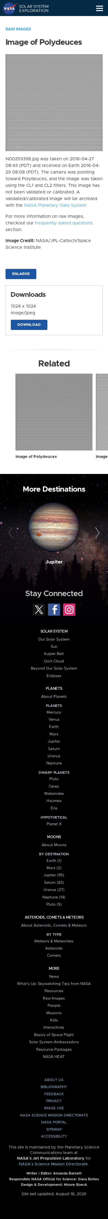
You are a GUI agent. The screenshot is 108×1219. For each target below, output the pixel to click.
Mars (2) (54, 868)
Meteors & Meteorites (53, 941)
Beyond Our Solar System (54, 668)
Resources (54, 991)
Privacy (54, 1101)
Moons (54, 837)
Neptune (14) (53, 897)
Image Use (54, 1108)
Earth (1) (54, 861)
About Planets (54, 697)
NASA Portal (54, 1122)
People (54, 1006)
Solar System (54, 631)
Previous (11, 533)
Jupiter (54, 562)
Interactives (53, 1027)
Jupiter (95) (53, 875)
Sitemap (54, 1129)
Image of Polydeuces (36, 457)
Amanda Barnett (67, 1173)
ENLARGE (21, 274)
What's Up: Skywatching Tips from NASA (54, 984)
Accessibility (54, 1136)
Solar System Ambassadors (54, 1042)
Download (29, 325)
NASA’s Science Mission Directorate (53, 1164)
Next (96, 533)
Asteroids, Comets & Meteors (54, 917)
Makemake (54, 794)
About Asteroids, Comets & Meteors (54, 925)
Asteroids (54, 948)
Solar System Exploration (30, 8)
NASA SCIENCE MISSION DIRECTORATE (54, 1115)
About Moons (54, 845)
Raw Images (18, 29)
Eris (54, 808)
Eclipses (54, 676)
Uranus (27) (54, 890)
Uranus (54, 756)
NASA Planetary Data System (55, 205)
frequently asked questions (64, 223)
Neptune (54, 763)
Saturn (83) (54, 883)
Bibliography (54, 1087)
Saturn (54, 749)
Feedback (54, 1094)
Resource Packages (54, 1050)
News (54, 977)
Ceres (54, 786)
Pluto (54, 779)
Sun (54, 647)
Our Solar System (54, 639)
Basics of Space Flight (54, 1035)
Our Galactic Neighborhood (30, 21)
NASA (7, 8)
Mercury (54, 712)
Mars (54, 734)
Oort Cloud (54, 661)
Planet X (54, 824)
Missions (54, 1013)
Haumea (54, 801)
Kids (54, 1020)
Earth (54, 727)
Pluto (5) (54, 904)
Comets (54, 956)
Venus (54, 720)
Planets (54, 689)
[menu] (99, 8)
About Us (53, 1080)
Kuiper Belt (54, 654)
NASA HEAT (54, 1057)
